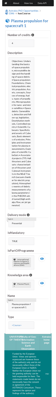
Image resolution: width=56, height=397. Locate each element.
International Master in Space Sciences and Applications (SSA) (21, 262)
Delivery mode (17, 215)
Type (11, 317)
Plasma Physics (21, 285)
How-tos (28, 3)
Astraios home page (46, 339)
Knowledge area (18, 275)
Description (15, 53)
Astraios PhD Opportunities (23, 10)
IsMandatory (16, 232)
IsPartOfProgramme (21, 250)
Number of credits (19, 35)
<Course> (17, 325)
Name (11, 295)
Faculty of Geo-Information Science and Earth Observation (28, 342)
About (16, 3)
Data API (42, 3)
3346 (11, 13)
